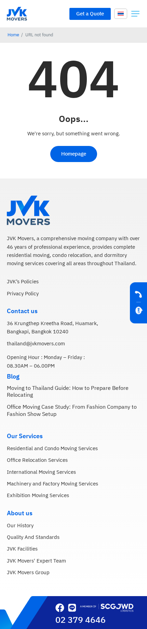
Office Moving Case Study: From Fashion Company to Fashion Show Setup (72, 411)
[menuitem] (121, 13)
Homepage (73, 154)
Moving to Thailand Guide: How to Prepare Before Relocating (68, 392)
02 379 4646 (80, 620)
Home (13, 35)
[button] (135, 13)
